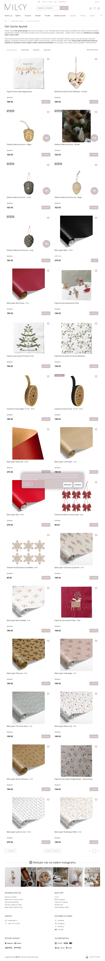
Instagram (61, 923)
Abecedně (47, 50)
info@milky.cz (12, 920)
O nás (57, 897)
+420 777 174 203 (14, 923)
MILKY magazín (60, 899)
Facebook (61, 920)
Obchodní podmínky (12, 902)
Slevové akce (59, 905)
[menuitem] (7, 16)
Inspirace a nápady (61, 902)
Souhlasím (78, 485)
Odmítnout (67, 485)
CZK (96, 2)
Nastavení (28, 484)
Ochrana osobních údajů (13, 905)
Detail (95, 260)
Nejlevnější (25, 50)
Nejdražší (36, 50)
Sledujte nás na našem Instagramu (54, 862)
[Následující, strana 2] (94, 851)
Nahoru (11, 851)
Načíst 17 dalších (52, 851)
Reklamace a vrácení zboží (14, 899)
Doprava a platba (11, 897)
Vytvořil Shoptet (95, 957)
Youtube (60, 930)
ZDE (36, 479)
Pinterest (61, 926)
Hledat (64, 8)
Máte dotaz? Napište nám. (14, 907)
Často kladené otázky (62, 907)
